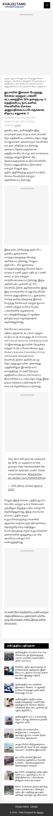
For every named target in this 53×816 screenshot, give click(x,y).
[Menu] (47, 5)
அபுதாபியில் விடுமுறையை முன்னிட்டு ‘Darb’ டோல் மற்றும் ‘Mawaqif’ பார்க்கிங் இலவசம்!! (31, 747)
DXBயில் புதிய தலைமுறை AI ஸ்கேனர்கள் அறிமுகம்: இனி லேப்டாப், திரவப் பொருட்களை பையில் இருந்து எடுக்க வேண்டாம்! (31, 673)
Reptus (40, 812)
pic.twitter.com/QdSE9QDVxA (26, 478)
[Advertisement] (26, 44)
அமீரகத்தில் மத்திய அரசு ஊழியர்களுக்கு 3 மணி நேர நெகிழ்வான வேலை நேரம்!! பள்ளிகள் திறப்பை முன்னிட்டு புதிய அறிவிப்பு (31, 705)
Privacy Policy (22, 806)
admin (18, 125)
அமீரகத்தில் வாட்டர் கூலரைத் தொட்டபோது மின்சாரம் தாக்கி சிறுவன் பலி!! (31, 720)
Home (6, 79)
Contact (34, 806)
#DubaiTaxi (34, 474)
